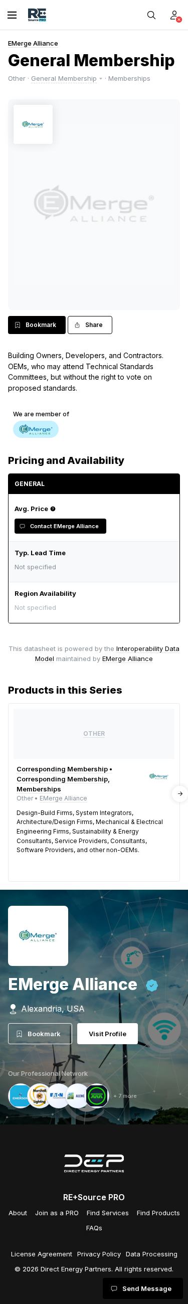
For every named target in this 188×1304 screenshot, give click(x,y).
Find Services (108, 1213)
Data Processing (151, 1254)
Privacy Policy (99, 1254)
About (18, 1213)
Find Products (158, 1213)
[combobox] (91, 607)
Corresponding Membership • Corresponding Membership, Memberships (64, 779)
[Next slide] (180, 794)
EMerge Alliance (33, 43)
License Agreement (41, 1254)
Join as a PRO (57, 1213)
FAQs (94, 1228)
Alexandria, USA (53, 1009)
